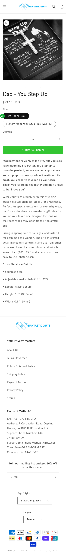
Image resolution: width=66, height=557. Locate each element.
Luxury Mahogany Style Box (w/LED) (29, 123)
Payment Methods (18, 382)
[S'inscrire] (55, 477)
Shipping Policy (16, 374)
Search (11, 397)
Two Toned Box (15, 115)
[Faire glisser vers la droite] (41, 86)
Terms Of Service (17, 357)
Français (31, 519)
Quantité (7, 131)
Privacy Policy (15, 390)
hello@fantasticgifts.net (40, 442)
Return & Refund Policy (21, 366)
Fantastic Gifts (19, 551)
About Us (12, 350)
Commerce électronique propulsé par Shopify (42, 551)
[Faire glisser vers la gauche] (25, 86)
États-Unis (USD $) (31, 500)
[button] (4, 7)
